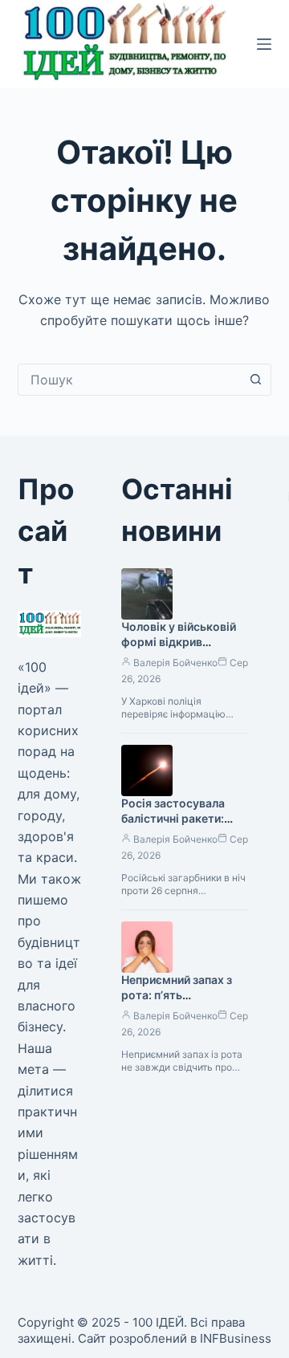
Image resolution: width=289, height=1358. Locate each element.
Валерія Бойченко (175, 663)
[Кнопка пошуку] (255, 379)
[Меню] (264, 44)
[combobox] (129, 380)
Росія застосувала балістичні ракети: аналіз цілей (173, 818)
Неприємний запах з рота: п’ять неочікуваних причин (179, 995)
